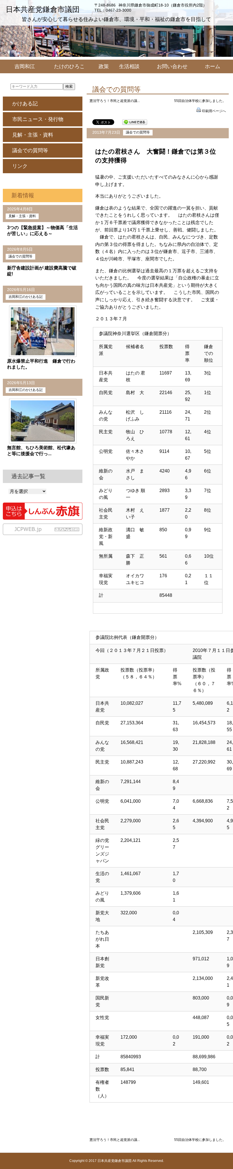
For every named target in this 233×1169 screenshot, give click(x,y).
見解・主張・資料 (32, 135)
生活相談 (129, 66)
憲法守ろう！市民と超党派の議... (115, 101)
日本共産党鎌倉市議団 (43, 9)
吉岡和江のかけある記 (26, 297)
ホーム (212, 66)
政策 (104, 66)
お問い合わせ (172, 66)
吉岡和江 (24, 66)
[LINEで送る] (134, 121)
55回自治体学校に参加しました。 (200, 101)
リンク (20, 166)
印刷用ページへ (214, 111)
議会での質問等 (138, 132)
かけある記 (25, 103)
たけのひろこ (69, 66)
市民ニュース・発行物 (37, 119)
